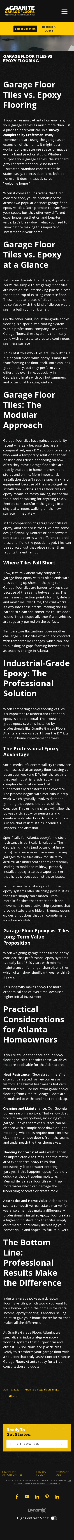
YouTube (27, 1497)
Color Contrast (54, 1518)
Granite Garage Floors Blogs (42, 1389)
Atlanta (12, 1396)
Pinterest (47, 1497)
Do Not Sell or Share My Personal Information (42, 1482)
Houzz (57, 1497)
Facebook (17, 1497)
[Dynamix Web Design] (37, 1510)
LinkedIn (37, 1497)
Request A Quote (49, 28)
